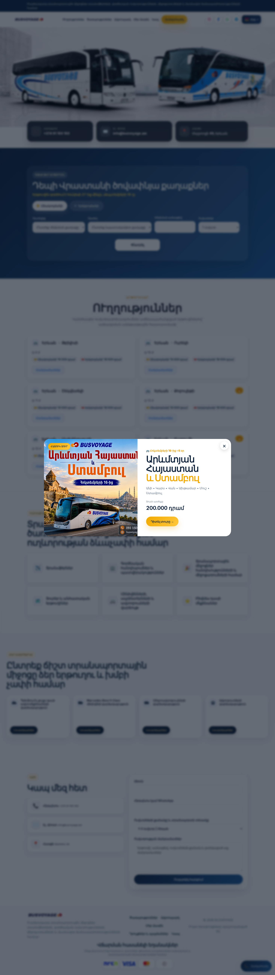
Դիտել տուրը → (162, 521)
